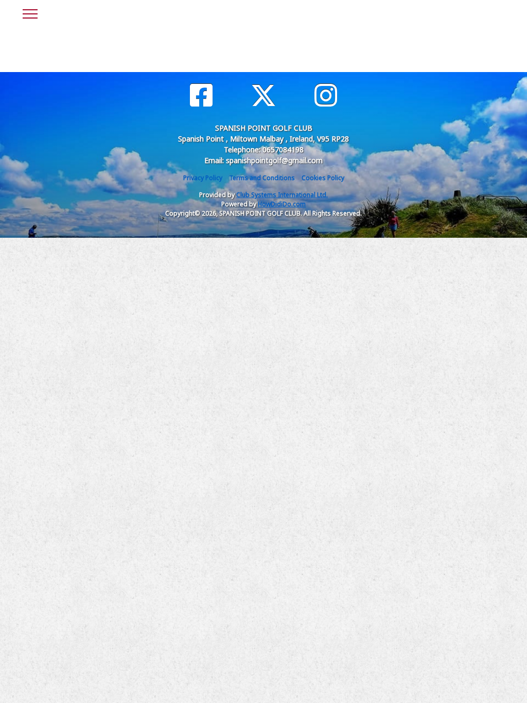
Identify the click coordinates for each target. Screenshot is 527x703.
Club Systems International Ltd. (282, 194)
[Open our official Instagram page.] (325, 95)
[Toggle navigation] (29, 12)
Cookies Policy (323, 177)
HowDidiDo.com (282, 204)
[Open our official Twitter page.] (263, 95)
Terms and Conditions (262, 177)
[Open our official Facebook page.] (201, 95)
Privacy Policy (202, 177)
